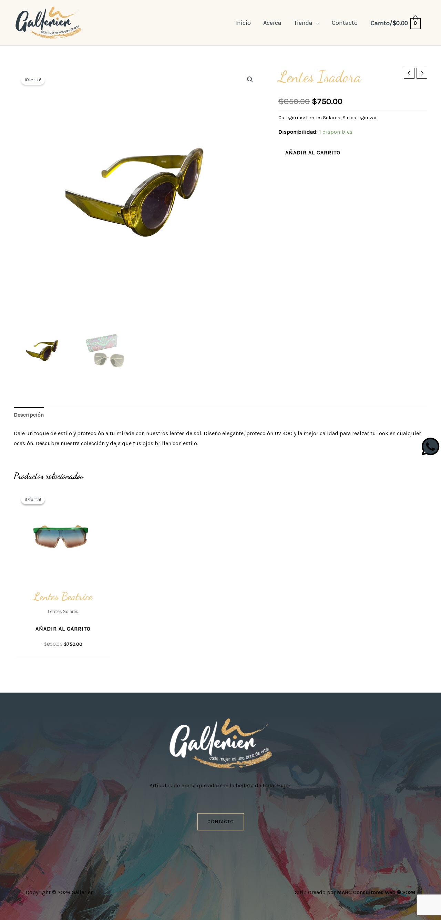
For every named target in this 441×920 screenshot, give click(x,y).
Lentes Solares (323, 118)
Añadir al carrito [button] (63, 628)
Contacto (345, 23)
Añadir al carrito (312, 152)
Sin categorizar (359, 118)
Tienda (303, 23)
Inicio (243, 23)
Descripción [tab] (29, 414)
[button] (250, 79)
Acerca (272, 23)
